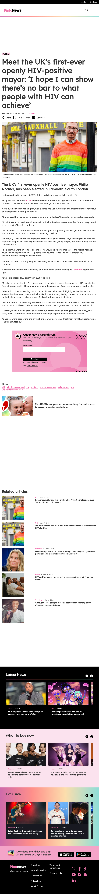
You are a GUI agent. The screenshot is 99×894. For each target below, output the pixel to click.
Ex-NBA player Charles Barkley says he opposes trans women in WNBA (25, 713)
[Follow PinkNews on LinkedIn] (74, 881)
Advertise (36, 881)
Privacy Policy (32, 365)
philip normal (63, 387)
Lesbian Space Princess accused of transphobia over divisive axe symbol (67, 713)
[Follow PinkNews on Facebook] (79, 869)
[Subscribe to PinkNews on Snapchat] (85, 875)
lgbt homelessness (48, 387)
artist (28, 200)
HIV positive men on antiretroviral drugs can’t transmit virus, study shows (65, 578)
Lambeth (77, 269)
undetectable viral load (12, 390)
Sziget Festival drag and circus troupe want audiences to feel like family (25, 832)
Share (8, 118)
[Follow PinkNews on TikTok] (85, 869)
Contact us (36, 875)
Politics (6, 54)
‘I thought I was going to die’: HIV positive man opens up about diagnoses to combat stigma (63, 604)
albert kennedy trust (16, 387)
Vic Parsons (29, 113)
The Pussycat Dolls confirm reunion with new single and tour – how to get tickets (68, 773)
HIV (27, 387)
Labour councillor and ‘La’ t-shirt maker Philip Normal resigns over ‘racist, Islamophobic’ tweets (64, 501)
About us (35, 865)
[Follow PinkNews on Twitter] (74, 869)
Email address (31, 346)
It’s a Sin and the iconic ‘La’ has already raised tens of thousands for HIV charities (65, 526)
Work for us (37, 886)
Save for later (24, 118)
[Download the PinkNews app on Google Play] (83, 854)
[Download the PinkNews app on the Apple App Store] (66, 854)
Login (83, 2)
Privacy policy (57, 873)
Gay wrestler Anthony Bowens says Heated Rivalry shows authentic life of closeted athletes (68, 833)
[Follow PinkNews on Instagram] (79, 875)
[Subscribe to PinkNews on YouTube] (74, 875)
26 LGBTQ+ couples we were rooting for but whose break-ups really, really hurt (65, 405)
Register (93, 2)
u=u (72, 387)
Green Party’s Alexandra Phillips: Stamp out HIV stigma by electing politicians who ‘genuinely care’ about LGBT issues (65, 552)
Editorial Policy (38, 870)
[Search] (86, 10)
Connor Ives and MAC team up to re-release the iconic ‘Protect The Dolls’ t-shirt (25, 774)
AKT (3, 387)
